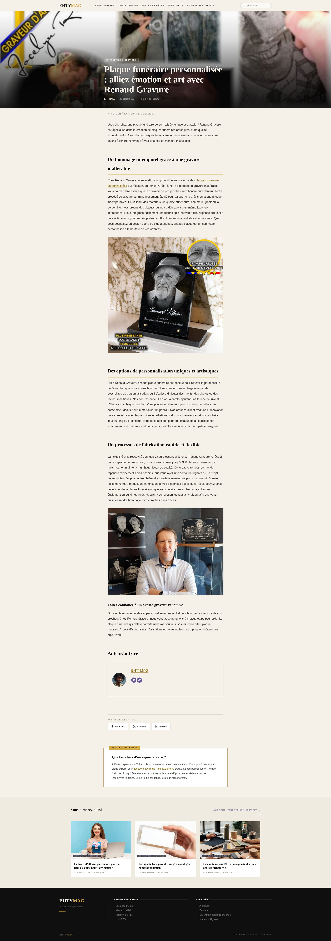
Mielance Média (124, 905)
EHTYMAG (139, 670)
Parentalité (175, 5)
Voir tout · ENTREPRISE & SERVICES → (236, 810)
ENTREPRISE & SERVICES (121, 60)
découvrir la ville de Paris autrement (153, 768)
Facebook (120, 726)
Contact (203, 910)
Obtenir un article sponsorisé (215, 914)
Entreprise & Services (201, 5)
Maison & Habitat (105, 5)
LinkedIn (163, 726)
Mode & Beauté (128, 5)
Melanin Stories (124, 914)
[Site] (139, 680)
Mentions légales (208, 919)
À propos (204, 905)
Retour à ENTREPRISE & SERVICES (133, 114)
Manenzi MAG (123, 910)
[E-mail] (133, 680)
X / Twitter (142, 726)
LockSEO (121, 919)
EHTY (70, 5)
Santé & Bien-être (153, 5)
